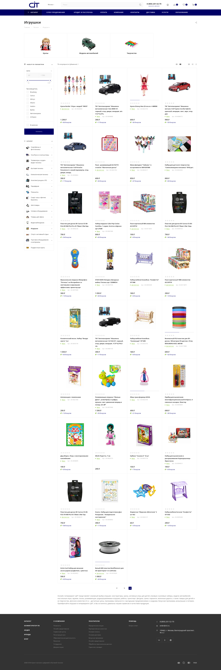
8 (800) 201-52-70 (154, 4)
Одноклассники (164, 640)
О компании (59, 621)
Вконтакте (158, 640)
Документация (59, 647)
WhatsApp (170, 640)
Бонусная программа (96, 638)
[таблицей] (196, 64)
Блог (26, 639)
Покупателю (94, 621)
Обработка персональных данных (100, 644)
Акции (27, 630)
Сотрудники (58, 644)
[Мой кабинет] (168, 5)
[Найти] (140, 4)
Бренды (27, 634)
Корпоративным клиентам (98, 629)
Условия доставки (95, 635)
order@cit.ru (165, 626)
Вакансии (57, 641)
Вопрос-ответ (133, 626)
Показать (39, 131)
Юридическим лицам (96, 626)
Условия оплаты (94, 632)
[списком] (192, 64)
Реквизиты (57, 626)
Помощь (132, 621)
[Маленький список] (176, 64)
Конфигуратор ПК (32, 626)
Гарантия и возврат (95, 647)
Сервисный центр (60, 632)
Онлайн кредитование (61, 629)
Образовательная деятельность (65, 638)
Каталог (27, 621)
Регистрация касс (59, 635)
